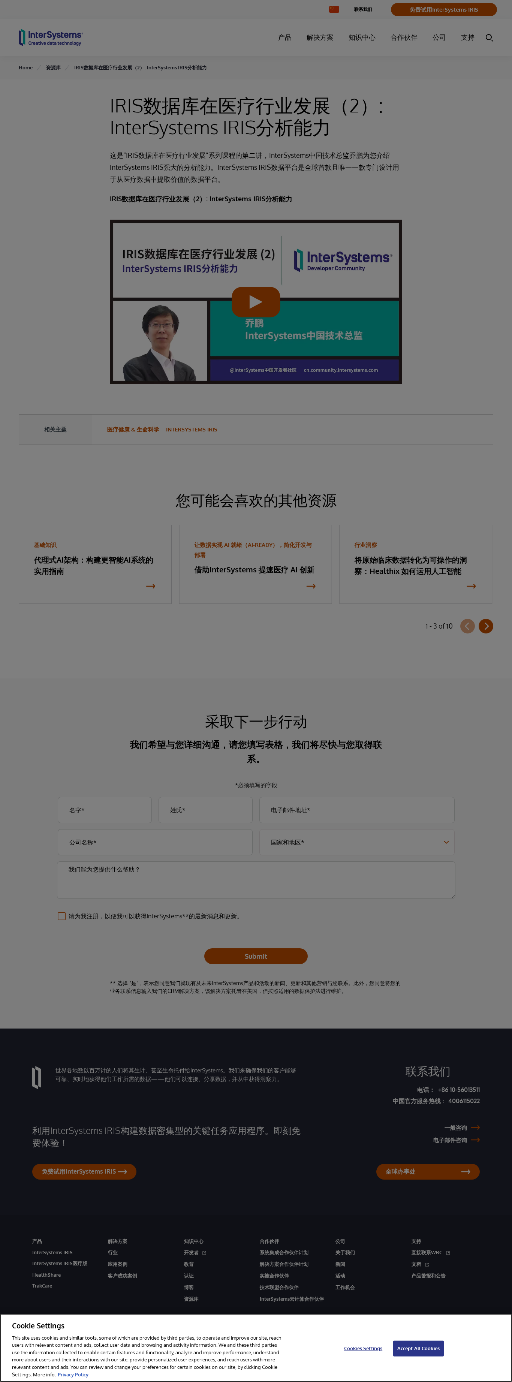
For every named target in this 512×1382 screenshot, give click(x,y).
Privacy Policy (73, 1374)
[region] (256, 1348)
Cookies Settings (363, 1348)
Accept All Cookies (418, 1348)
